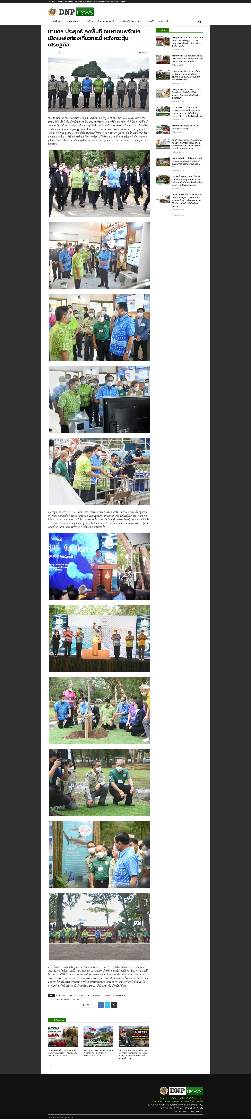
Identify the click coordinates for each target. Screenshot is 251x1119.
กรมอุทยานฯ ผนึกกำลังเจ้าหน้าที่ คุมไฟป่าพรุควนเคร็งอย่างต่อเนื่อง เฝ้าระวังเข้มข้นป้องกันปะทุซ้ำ (62, 1053)
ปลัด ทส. (72, 995)
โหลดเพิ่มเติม (178, 215)
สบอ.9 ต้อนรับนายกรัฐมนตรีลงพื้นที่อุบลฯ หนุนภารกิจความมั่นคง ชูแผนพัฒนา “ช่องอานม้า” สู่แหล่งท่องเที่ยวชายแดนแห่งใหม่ (187, 144)
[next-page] (54, 1065)
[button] (199, 21)
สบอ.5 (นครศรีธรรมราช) (95, 995)
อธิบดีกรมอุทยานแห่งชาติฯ (115, 995)
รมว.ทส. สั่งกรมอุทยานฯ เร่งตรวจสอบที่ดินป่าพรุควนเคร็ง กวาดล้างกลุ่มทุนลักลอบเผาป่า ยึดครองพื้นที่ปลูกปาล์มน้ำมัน (133, 1054)
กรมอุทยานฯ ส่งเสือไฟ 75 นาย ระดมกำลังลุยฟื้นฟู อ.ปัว (185, 127)
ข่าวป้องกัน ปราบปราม (127, 1046)
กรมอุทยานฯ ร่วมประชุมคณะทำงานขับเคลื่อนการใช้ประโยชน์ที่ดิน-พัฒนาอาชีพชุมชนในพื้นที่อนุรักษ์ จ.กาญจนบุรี (187, 94)
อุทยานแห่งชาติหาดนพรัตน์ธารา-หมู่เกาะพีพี (64, 999)
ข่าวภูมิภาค (52, 1046)
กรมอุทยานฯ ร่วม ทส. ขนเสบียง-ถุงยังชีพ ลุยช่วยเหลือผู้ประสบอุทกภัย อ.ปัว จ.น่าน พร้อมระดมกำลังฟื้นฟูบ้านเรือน (186, 75)
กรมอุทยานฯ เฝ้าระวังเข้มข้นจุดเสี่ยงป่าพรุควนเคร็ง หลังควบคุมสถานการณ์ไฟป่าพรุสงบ (98, 1053)
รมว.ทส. (81, 995)
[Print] (114, 1005)
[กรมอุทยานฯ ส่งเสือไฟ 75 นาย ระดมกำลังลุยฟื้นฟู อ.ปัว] (163, 129)
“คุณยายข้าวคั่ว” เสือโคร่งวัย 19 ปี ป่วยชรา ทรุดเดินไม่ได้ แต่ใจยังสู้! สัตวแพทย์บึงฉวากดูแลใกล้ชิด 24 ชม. (187, 162)
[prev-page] (50, 1065)
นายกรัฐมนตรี (61, 995)
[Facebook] (201, 9)
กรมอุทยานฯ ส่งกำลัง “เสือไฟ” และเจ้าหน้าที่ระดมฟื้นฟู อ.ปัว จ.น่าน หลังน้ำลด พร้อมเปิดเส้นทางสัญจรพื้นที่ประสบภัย (187, 42)
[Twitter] (107, 1005)
